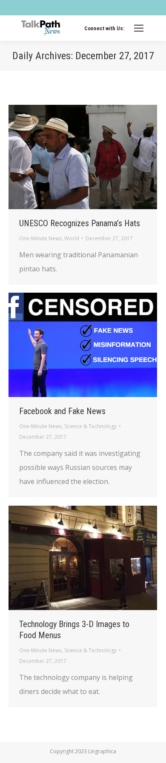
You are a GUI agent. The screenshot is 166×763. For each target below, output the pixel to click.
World (71, 238)
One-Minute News (40, 238)
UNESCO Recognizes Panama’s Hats (79, 223)
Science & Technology (90, 426)
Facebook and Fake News (62, 411)
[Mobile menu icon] (139, 28)
